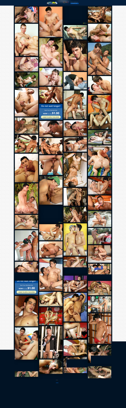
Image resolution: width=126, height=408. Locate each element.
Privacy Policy (77, 404)
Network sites (62, 390)
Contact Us (61, 404)
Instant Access (65, 390)
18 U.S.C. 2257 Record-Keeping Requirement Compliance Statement (68, 404)
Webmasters (57, 404)
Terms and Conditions (49, 404)
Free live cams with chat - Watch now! (63, 394)
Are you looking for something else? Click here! (63, 401)
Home (57, 390)
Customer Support (54, 404)
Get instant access (74, 3)
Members (59, 390)
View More (68, 390)
